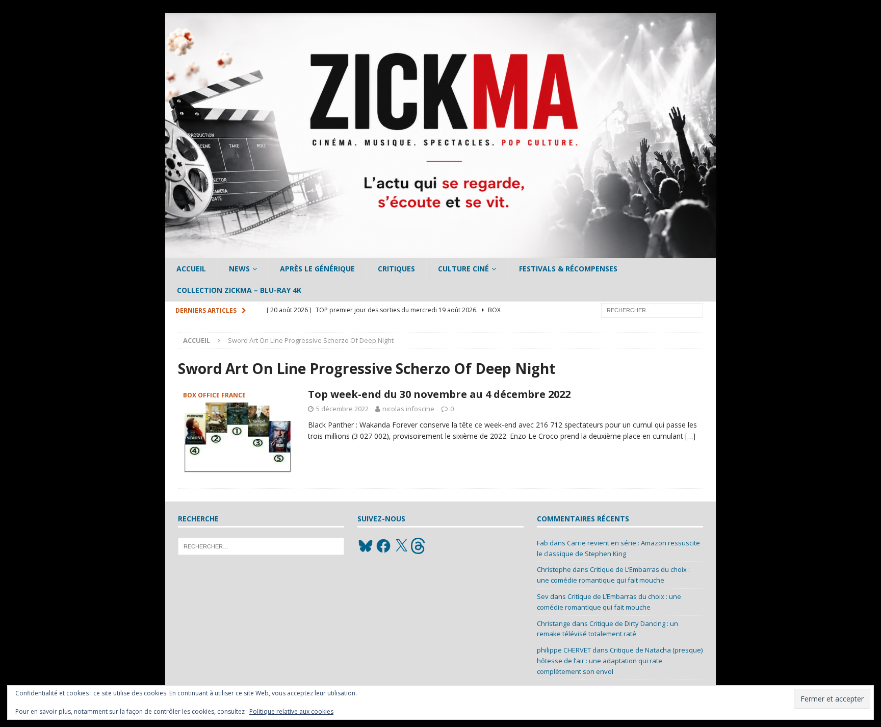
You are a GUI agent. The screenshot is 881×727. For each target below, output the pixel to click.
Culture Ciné (463, 268)
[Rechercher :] (652, 309)
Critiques (396, 268)
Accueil (191, 268)
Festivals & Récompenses (568, 268)
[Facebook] (383, 546)
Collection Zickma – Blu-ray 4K (239, 290)
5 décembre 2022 (342, 408)
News (239, 268)
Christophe (554, 569)
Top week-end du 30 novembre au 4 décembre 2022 (439, 394)
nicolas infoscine (408, 408)
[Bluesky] (365, 546)
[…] (690, 436)
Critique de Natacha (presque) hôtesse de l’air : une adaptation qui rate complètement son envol (620, 660)
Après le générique (317, 268)
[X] (401, 546)
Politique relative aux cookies (291, 711)
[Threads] (419, 546)
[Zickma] (440, 252)
